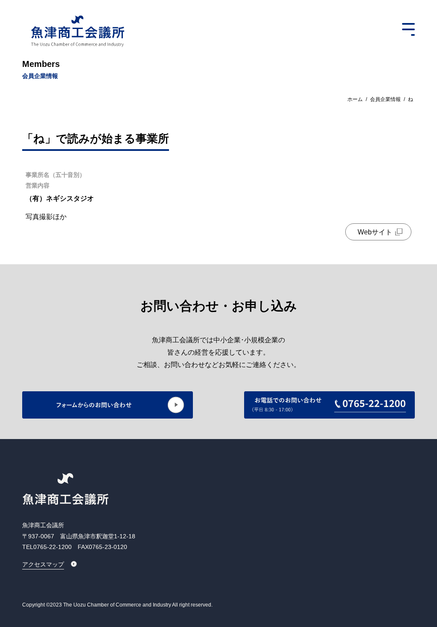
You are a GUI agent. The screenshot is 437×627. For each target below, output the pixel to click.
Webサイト (375, 232)
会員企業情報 (385, 99)
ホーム (355, 99)
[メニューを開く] (408, 29)
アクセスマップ (43, 564)
